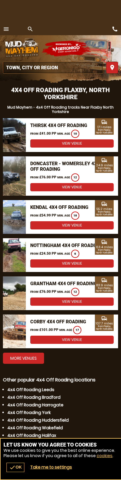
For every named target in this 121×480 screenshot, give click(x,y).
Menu (6, 29)
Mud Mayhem (19, 107)
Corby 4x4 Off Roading (58, 321)
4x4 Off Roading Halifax (31, 435)
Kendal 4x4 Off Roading (59, 207)
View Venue (72, 143)
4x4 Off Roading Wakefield (35, 428)
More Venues (23, 358)
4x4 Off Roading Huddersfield (38, 420)
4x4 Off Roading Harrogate (35, 405)
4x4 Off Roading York (29, 412)
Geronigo (67, 48)
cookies (104, 456)
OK (15, 467)
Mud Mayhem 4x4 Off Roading (22, 48)
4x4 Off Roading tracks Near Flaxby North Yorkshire (75, 109)
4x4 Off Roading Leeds (30, 390)
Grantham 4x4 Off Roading (63, 283)
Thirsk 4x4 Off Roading (58, 125)
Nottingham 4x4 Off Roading (65, 245)
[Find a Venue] (53, 68)
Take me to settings (51, 467)
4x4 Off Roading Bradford (33, 397)
